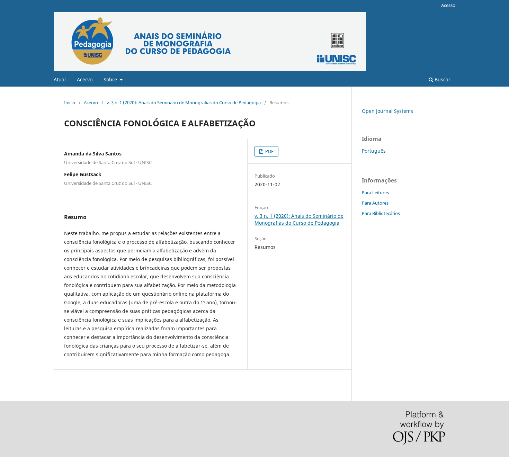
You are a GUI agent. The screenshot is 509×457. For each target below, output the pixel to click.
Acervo (84, 79)
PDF (269, 151)
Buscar (441, 79)
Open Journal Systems (387, 111)
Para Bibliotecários (381, 213)
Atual (60, 79)
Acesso (448, 5)
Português (374, 150)
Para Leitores (375, 192)
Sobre (111, 79)
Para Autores (375, 203)
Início (69, 102)
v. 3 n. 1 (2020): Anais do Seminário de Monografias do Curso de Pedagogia (184, 102)
